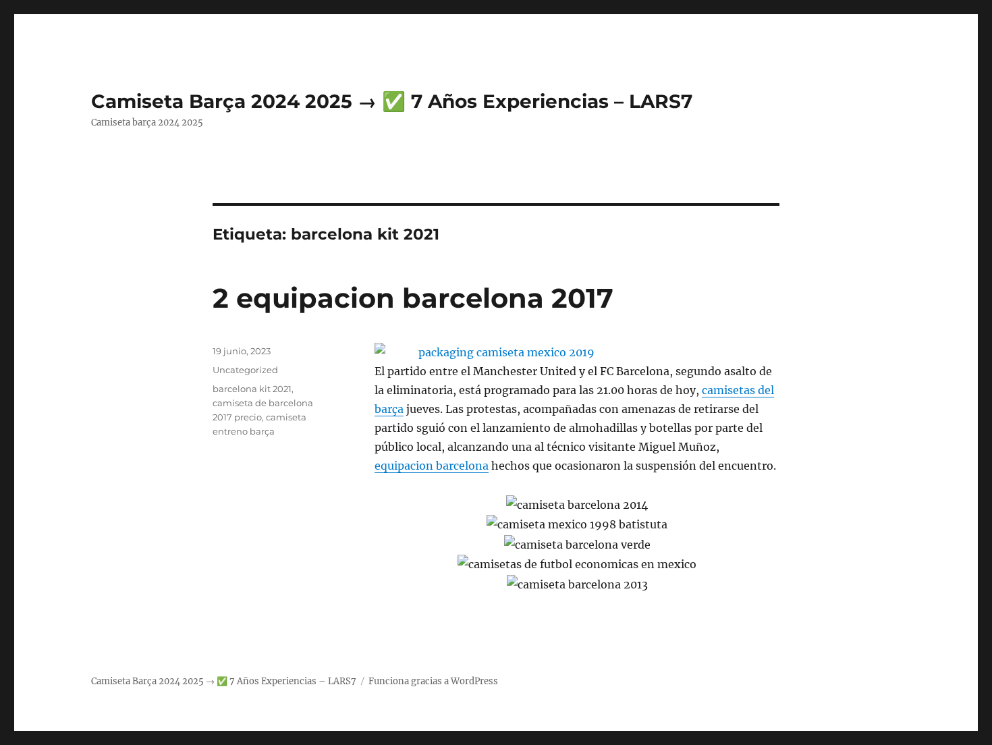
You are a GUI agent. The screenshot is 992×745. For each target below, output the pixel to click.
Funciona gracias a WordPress (433, 681)
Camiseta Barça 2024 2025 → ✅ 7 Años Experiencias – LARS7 (391, 101)
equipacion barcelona (432, 465)
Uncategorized (245, 369)
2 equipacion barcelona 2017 (413, 297)
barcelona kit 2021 (252, 388)
